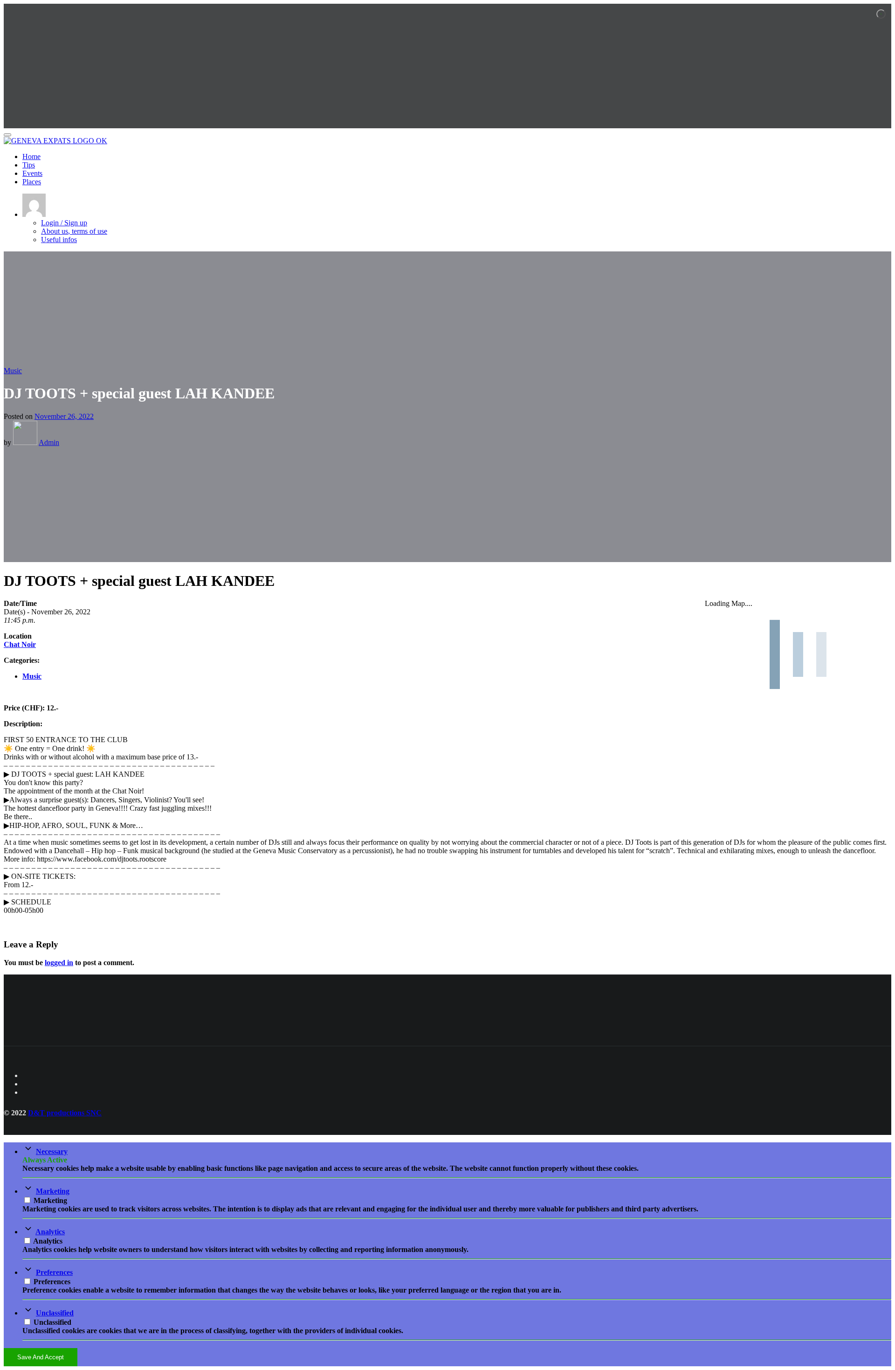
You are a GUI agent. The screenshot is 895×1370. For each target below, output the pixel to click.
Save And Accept (40, 1357)
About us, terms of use (74, 231)
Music (13, 371)
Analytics (50, 1232)
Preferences (54, 1272)
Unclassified (55, 1313)
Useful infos (59, 239)
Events (32, 173)
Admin (49, 442)
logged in (59, 963)
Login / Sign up (64, 223)
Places (31, 182)
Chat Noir (20, 644)
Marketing (52, 1191)
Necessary (52, 1151)
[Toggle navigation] (7, 134)
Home (31, 156)
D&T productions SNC (65, 1113)
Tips (28, 165)
